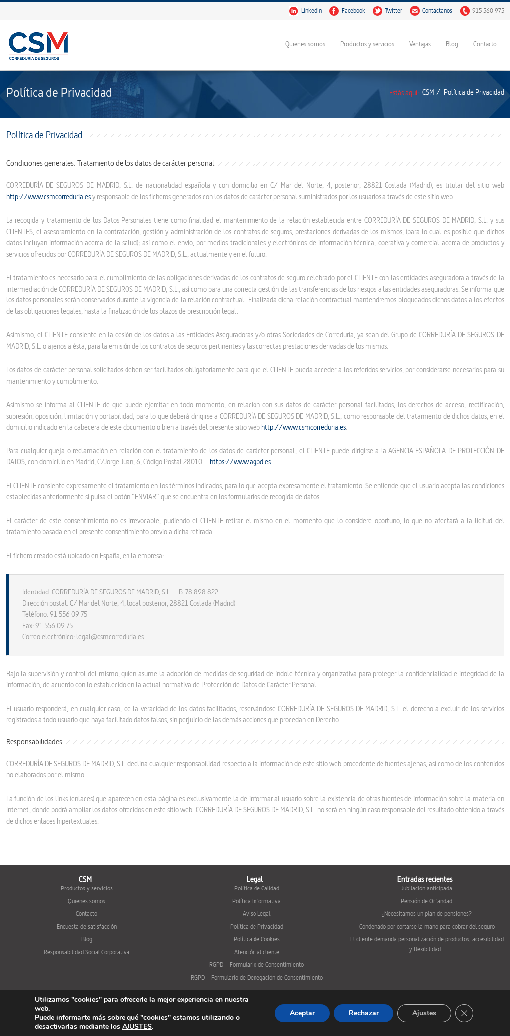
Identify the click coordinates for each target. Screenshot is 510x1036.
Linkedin (311, 10)
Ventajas (420, 44)
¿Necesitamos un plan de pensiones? (427, 913)
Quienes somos (305, 44)
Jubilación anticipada (426, 888)
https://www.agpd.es (240, 462)
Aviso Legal (256, 913)
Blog (452, 44)
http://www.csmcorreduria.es (48, 197)
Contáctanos (437, 10)
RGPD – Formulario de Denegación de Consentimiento (257, 977)
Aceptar (302, 1013)
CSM (428, 92)
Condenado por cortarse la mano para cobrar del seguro (427, 926)
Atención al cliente (256, 952)
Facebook (353, 10)
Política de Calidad (256, 888)
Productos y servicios (367, 44)
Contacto (485, 44)
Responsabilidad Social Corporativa (86, 952)
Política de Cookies (257, 939)
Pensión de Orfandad (426, 901)
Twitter (393, 10)
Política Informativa (256, 901)
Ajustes (424, 1013)
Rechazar (364, 1013)
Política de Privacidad (256, 926)
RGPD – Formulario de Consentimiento (256, 964)
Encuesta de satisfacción (87, 926)
